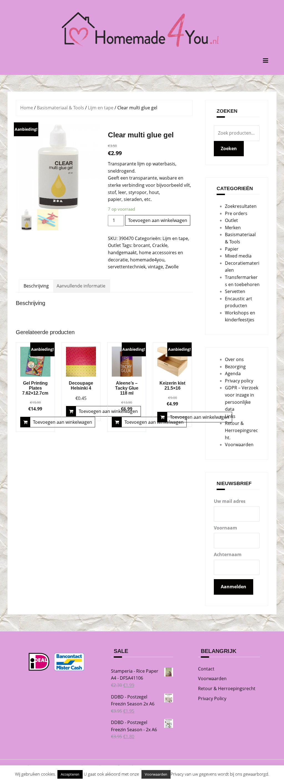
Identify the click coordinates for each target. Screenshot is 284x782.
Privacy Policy (212, 698)
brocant (141, 245)
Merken (233, 227)
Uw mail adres (229, 501)
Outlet (114, 245)
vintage (155, 267)
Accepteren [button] (70, 774)
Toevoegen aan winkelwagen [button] (62, 422)
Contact (206, 669)
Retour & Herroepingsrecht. (241, 430)
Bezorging (235, 367)
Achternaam (228, 554)
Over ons (234, 359)
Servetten (235, 291)
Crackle (160, 245)
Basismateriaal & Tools (60, 108)
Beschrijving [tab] (36, 286)
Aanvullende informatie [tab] (81, 286)
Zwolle (172, 267)
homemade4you (147, 260)
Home (26, 108)
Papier (232, 249)
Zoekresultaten (241, 206)
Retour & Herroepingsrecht (226, 688)
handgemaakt (122, 252)
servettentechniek (127, 267)
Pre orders (236, 213)
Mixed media (238, 256)
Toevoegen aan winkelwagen (157, 220)
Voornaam (225, 528)
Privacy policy (239, 381)
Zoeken (229, 148)
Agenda (233, 373)
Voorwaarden (239, 445)
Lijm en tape (100, 108)
